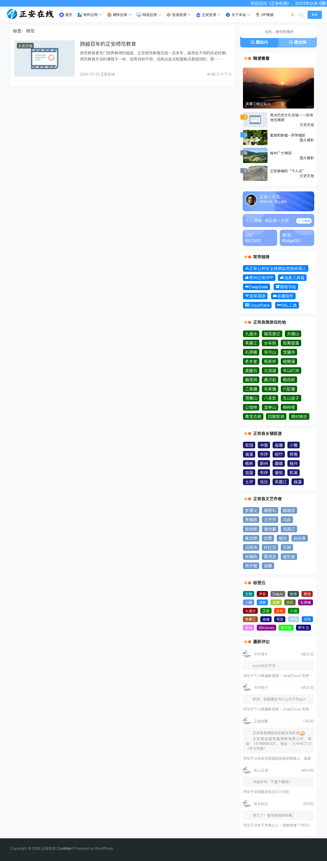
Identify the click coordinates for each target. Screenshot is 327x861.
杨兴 (293, 463)
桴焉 (293, 454)
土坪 (249, 482)
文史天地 (25, 45)
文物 (248, 594)
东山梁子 (291, 398)
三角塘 (251, 389)
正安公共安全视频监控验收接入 (277, 268)
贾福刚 (251, 519)
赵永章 (300, 538)
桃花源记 (272, 334)
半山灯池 (291, 370)
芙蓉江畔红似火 (258, 103)
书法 (279, 619)
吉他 (307, 619)
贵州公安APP (261, 277)
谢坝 (279, 472)
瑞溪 (249, 454)
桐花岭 (289, 380)
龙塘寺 (289, 352)
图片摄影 (307, 140)
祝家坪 (270, 361)
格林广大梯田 (280, 153)
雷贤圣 (270, 556)
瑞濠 (298, 482)
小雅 (293, 445)
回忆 (290, 602)
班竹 (279, 454)
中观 (264, 445)
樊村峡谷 (299, 416)
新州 (264, 463)
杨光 (283, 538)
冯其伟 (251, 547)
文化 (279, 610)
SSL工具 (289, 305)
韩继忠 (289, 510)
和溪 (293, 472)
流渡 (249, 472)
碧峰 (279, 463)
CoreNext (65, 848)
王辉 (287, 547)
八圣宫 (270, 398)
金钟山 (270, 407)
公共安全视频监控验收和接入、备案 (282, 758)
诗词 (293, 619)
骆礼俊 (289, 556)
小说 (293, 610)
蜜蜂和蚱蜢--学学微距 (287, 135)
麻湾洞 (251, 380)
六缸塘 (289, 389)
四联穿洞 (276, 416)
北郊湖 (270, 370)
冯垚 (287, 519)
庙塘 (279, 445)
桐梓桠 (289, 407)
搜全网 (300, 42)
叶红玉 (270, 547)
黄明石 (270, 510)
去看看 (305, 221)
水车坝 (270, 343)
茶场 (307, 594)
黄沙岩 (270, 380)
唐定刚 (251, 538)
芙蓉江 (251, 343)
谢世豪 (270, 529)
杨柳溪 (289, 361)
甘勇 (268, 538)
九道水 (251, 334)
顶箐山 (251, 398)
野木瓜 (303, 627)
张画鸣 (251, 556)
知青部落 (291, 343)
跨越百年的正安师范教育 (108, 43)
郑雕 (268, 566)
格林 (249, 463)
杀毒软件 (285, 296)
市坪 (264, 454)
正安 (266, 610)
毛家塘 (270, 389)
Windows (266, 627)
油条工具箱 (294, 277)
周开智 (251, 566)
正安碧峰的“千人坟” (288, 170)
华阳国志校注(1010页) (271, 791)
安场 (249, 445)
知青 (276, 602)
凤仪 (264, 482)
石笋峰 (251, 352)
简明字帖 (288, 287)
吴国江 (289, 529)
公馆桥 (251, 407)
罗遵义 (251, 510)
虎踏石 (251, 370)
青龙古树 (253, 416)
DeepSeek (258, 287)
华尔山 (270, 352)
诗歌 (262, 602)
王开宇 (270, 519)
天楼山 (293, 334)
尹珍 (262, 594)
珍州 (248, 627)
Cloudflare (259, 305)
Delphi (278, 594)
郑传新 (251, 529)
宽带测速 (257, 296)
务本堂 (251, 361)
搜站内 (262, 42)
